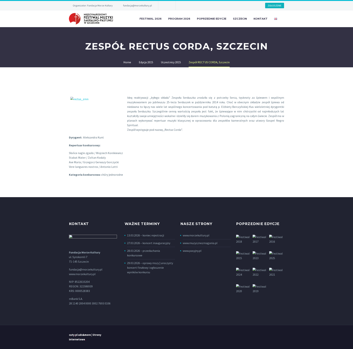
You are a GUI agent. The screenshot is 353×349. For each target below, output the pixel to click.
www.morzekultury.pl (196, 235)
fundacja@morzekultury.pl (137, 5)
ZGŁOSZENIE (274, 5)
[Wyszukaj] (284, 19)
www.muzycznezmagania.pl (200, 243)
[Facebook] (166, 5)
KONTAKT (261, 18)
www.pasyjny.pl (192, 251)
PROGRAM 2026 (179, 18)
